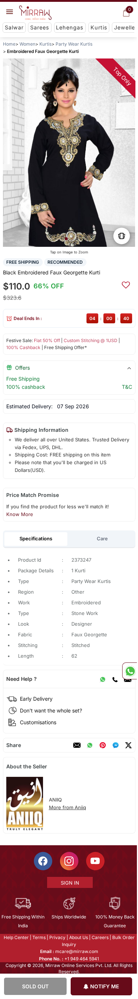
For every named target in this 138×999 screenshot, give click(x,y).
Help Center (15, 937)
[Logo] (35, 13)
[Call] (114, 679)
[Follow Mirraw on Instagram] (68, 861)
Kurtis (99, 27)
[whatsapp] (89, 745)
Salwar (14, 27)
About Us (77, 937)
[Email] (76, 745)
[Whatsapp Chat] (129, 670)
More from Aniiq (67, 807)
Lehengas (70, 27)
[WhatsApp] (102, 679)
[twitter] (128, 745)
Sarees (39, 27)
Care (101, 538)
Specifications (36, 538)
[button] (65, 238)
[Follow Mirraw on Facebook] (42, 861)
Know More (19, 514)
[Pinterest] (102, 745)
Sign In (69, 883)
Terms (38, 937)
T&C (126, 387)
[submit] (125, 284)
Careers (99, 937)
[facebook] (115, 745)
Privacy (57, 937)
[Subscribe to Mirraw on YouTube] (94, 861)
